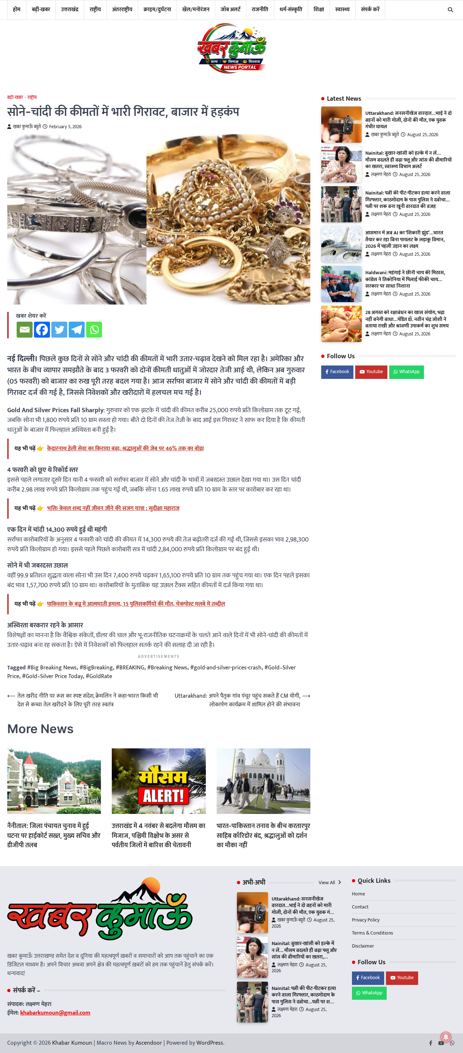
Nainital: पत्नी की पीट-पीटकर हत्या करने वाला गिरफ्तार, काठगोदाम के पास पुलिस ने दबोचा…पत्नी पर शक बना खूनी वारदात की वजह (407, 200)
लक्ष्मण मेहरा (381, 175)
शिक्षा (319, 9)
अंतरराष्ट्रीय (122, 9)
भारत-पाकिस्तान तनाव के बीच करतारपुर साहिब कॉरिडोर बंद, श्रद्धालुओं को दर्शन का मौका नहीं (263, 835)
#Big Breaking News (52, 668)
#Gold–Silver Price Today (52, 676)
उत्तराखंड (69, 9)
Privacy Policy (365, 920)
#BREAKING (130, 668)
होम (17, 9)
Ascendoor (149, 1043)
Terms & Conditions (372, 933)
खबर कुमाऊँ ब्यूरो (27, 127)
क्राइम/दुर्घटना (157, 9)
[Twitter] (59, 330)
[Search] (450, 9)
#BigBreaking (96, 668)
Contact (360, 907)
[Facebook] (42, 330)
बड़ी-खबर (41, 9)
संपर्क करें (370, 9)
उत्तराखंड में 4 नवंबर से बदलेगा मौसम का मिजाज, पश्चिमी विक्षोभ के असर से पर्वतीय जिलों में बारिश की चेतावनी (158, 835)
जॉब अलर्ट (231, 9)
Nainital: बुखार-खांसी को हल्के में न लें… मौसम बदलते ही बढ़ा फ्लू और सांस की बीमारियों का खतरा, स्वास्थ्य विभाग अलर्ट (408, 160)
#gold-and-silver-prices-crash (226, 668)
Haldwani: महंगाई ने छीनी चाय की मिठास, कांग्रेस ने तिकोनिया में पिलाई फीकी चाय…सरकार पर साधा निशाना (405, 280)
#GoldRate (99, 676)
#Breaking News (167, 668)
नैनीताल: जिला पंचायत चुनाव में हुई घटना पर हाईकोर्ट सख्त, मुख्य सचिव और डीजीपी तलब (54, 835)
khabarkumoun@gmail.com (55, 1013)
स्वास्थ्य (342, 9)
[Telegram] (77, 330)
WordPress (209, 1043)
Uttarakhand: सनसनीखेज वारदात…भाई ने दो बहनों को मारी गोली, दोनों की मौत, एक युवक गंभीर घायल (408, 120)
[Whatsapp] (94, 330)
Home (358, 894)
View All (327, 882)
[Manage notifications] (446, 1037)
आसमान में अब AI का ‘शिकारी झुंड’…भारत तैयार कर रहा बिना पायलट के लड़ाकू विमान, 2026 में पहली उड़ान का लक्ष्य (405, 240)
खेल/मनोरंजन (195, 9)
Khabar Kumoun (72, 1043)
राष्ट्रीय (95, 9)
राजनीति (260, 9)
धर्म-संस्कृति (291, 9)
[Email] (25, 330)
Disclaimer (363, 946)
